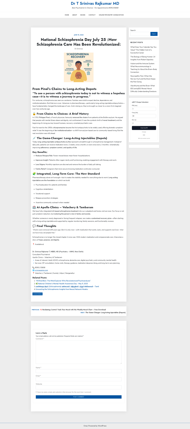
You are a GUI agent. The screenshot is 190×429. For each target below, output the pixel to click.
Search (133, 30)
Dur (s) (134, 120)
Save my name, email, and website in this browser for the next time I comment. (64, 392)
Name (38, 368)
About (74, 15)
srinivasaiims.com (41, 270)
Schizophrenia (37, 294)
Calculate (144, 128)
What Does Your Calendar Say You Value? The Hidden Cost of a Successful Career (143, 50)
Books (82, 15)
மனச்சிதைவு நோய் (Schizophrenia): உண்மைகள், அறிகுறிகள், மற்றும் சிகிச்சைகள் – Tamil (67, 286)
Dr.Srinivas (79, 49)
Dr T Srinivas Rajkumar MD (95, 3)
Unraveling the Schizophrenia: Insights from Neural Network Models (62, 289)
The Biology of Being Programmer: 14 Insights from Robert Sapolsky (142, 58)
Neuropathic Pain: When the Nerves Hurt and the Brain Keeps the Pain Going (142, 79)
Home (67, 15)
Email (38, 376)
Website (39, 384)
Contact (92, 15)
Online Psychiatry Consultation (111, 15)
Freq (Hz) (135, 112)
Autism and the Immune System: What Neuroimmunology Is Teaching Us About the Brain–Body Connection (143, 67)
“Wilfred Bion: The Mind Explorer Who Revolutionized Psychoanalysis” (63, 281)
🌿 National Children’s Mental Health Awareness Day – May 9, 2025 (62, 284)
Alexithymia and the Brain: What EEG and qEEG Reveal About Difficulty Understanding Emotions (143, 89)
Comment (40, 339)
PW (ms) (134, 105)
